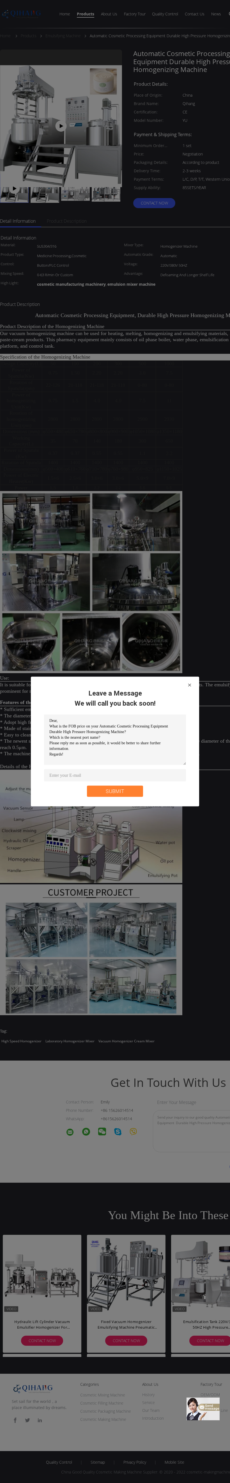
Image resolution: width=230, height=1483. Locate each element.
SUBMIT (115, 791)
